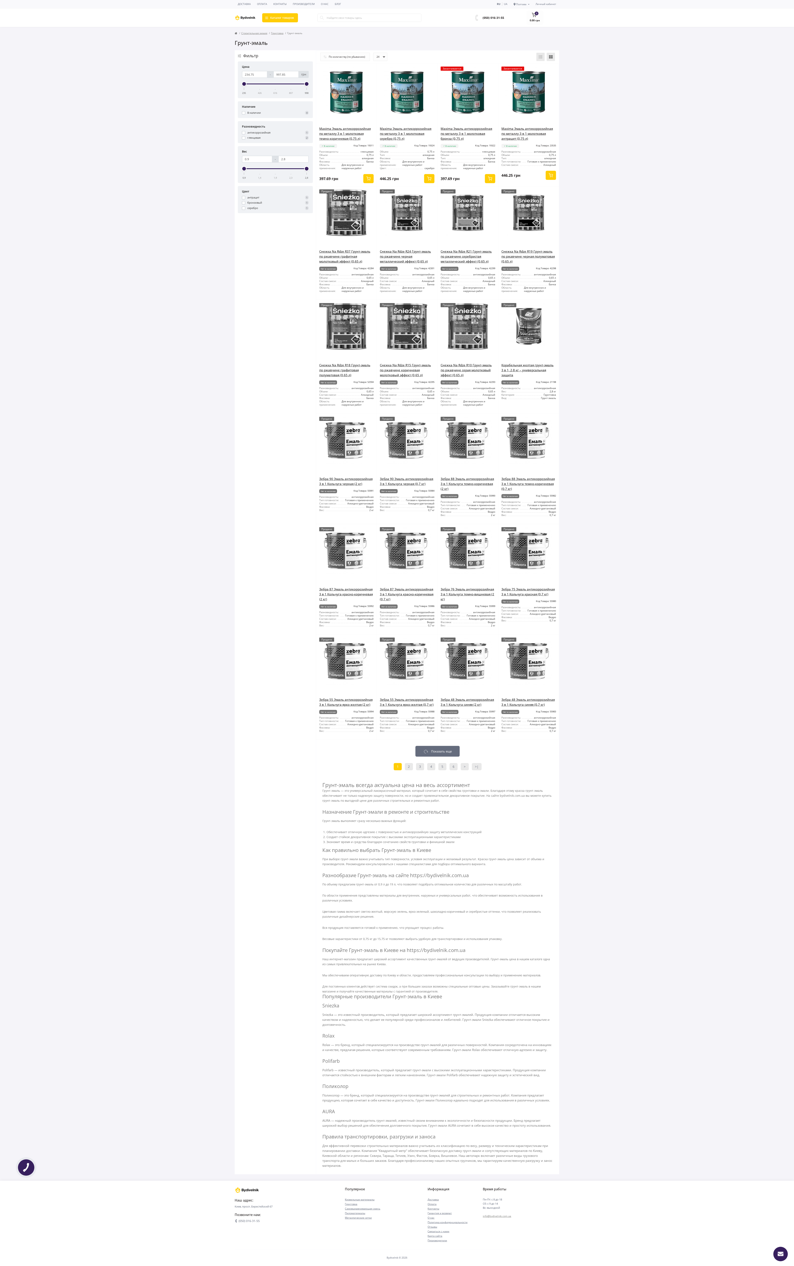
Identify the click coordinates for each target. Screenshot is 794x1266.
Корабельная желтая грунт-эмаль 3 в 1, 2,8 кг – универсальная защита (527, 370)
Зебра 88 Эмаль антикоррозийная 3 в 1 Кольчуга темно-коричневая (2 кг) (467, 484)
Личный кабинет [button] (546, 4)
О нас (325, 4)
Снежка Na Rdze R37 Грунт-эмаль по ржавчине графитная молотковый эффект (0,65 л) (344, 256)
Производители (304, 4)
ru (498, 4)
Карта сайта (435, 1236)
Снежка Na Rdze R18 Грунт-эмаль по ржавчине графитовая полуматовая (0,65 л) (344, 370)
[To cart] (368, 178)
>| (476, 766)
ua (505, 4)
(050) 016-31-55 (493, 18)
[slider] (244, 83)
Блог (338, 4)
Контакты (280, 4)
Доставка (244, 4)
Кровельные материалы (359, 1199)
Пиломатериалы (355, 1213)
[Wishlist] (370, 70)
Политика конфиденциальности (448, 1222)
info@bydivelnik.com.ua (497, 1216)
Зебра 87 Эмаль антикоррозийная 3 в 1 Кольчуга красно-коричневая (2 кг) (346, 594)
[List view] (540, 57)
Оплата (262, 4)
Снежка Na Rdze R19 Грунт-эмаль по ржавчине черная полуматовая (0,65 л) (528, 256)
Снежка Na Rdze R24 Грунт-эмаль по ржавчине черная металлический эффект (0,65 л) (405, 256)
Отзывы (432, 1227)
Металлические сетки (358, 1217)
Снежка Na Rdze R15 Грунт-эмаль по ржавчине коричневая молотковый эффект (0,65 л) (405, 370)
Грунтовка (277, 33)
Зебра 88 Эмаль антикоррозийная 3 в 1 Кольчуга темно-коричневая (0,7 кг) (528, 484)
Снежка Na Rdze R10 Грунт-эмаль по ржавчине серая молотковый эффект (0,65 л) (466, 370)
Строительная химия (254, 33)
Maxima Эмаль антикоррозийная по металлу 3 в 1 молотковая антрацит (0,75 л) (527, 134)
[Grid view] (551, 57)
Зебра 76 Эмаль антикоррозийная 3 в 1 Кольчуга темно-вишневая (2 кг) (467, 594)
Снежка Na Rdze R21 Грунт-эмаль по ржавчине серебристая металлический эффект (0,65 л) (466, 256)
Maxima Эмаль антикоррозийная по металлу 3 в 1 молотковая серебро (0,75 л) (405, 134)
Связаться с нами (438, 1231)
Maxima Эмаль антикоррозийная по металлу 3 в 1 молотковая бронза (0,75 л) (466, 134)
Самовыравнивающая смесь (362, 1208)
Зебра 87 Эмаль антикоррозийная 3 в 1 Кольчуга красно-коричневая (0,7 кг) (406, 594)
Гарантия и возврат (440, 1213)
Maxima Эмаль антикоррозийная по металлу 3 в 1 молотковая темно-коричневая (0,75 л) (345, 134)
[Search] (321, 18)
